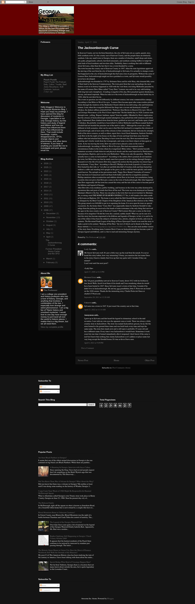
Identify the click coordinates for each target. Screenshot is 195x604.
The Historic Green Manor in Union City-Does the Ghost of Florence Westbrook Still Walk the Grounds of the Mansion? (64, 551)
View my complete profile (52, 327)
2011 (46, 198)
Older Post (149, 360)
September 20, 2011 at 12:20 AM (97, 297)
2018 (46, 183)
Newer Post (83, 360)
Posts (44, 387)
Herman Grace (90, 277)
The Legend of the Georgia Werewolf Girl (66, 522)
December (51, 213)
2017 (46, 187)
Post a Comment (87, 348)
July (48, 229)
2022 (46, 171)
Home (116, 360)
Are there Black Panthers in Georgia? (52, 457)
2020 (46, 179)
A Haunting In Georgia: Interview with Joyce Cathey (70, 467)
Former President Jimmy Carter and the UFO (54, 251)
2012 (46, 194)
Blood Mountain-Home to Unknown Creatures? (56, 512)
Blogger (110, 598)
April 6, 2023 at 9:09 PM (93, 342)
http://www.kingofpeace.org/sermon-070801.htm (108, 226)
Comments (46, 391)
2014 (46, 190)
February (50, 262)
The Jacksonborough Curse (54, 242)
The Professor (50, 290)
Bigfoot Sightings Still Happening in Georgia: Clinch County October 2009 (70, 537)
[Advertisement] (59, 428)
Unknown (88, 302)
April (48, 237)
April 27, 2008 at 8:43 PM (94, 272)
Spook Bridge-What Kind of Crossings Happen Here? (70, 562)
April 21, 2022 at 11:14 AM (95, 309)
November (51, 217)
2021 (46, 175)
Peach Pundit (50, 79)
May (48, 233)
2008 (46, 210)
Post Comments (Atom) (121, 367)
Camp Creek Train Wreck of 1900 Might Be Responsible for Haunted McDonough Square (64, 492)
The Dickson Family (46, 503)
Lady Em (88, 249)
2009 (46, 206)
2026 (46, 163)
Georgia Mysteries (52, 15)
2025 (46, 167)
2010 (46, 202)
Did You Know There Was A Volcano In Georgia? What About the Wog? (66, 481)
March (49, 258)
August (49, 225)
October (50, 221)
